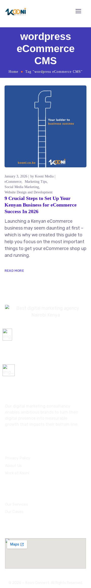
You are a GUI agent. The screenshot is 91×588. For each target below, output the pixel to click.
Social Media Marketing (22, 187)
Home (13, 72)
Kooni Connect (37, 583)
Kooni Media (44, 176)
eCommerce (13, 182)
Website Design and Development (29, 192)
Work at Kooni (17, 473)
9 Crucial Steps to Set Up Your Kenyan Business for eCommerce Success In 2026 (41, 204)
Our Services (16, 504)
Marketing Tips (36, 182)
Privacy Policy (17, 458)
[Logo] (16, 11)
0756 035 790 (16, 344)
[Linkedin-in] (16, 438)
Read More (14, 271)
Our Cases (14, 511)
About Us (13, 465)
